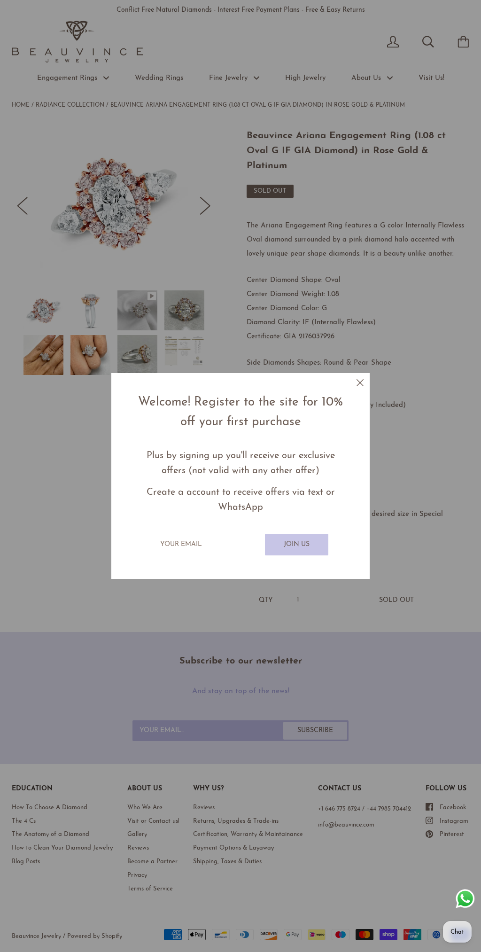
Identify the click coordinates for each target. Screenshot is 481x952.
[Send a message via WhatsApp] (465, 899)
